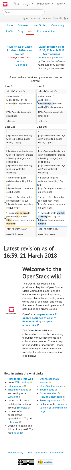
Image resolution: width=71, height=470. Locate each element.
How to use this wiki (20, 378)
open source (46, 314)
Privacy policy (15, 452)
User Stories (39, 25)
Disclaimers (57, 452)
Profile (9, 31)
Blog (20, 31)
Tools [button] (60, 3)
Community (57, 25)
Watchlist (13, 396)
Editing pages (15, 386)
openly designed (32, 317)
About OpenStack (37, 452)
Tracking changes (18, 389)
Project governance (51, 400)
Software (22, 25)
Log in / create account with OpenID (41, 18)
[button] (66, 18)
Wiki (30, 31)
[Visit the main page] (5, 4)
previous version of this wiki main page (53, 408)
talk (28, 57)
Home (9, 25)
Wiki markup (22, 382)
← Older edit (19, 64)
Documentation (46, 31)
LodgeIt (16, 432)
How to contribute (51, 396)
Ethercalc (13, 422)
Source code (47, 389)
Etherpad (22, 407)
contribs (19, 61)
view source (51, 53)
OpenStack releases (51, 386)
